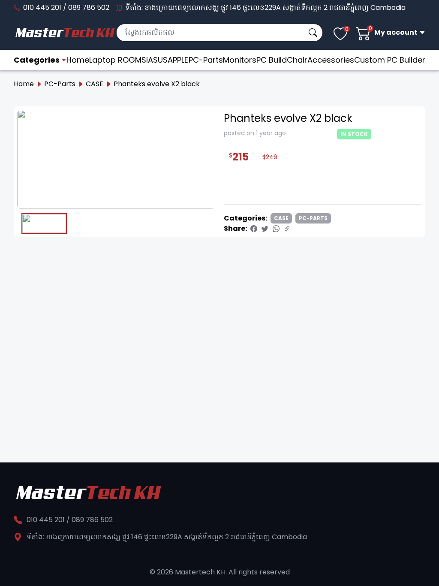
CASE (94, 84)
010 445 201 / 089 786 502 (66, 7)
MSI (141, 59)
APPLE (178, 59)
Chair (297, 59)
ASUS (158, 59)
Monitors (239, 59)
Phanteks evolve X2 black (157, 84)
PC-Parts (206, 59)
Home (77, 59)
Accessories (330, 59)
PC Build (271, 59)
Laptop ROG (112, 59)
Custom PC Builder (389, 59)
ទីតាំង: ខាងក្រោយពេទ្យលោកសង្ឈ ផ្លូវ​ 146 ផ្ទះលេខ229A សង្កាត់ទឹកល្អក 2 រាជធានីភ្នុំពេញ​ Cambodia (265, 7)
